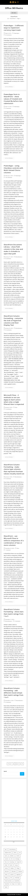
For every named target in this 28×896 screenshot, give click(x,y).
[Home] (8, 18)
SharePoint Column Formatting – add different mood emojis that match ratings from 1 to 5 (13, 692)
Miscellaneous (18, 257)
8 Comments (8, 258)
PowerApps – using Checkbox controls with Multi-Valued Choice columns (13, 169)
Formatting (12, 862)
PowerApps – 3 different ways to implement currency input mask (14, 27)
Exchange (17, 858)
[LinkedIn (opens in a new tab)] (13, 2)
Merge (18, 868)
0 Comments (8, 108)
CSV (12, 858)
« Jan (13, 842)
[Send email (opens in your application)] (18, 2)
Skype (13, 884)
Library (16, 865)
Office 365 (13, 871)
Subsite (18, 884)
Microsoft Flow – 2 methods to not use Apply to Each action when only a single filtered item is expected (14, 399)
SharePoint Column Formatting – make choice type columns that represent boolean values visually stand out (14, 469)
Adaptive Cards (8, 852)
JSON (11, 865)
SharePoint (7, 884)
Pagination (18, 874)
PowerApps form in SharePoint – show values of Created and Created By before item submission (13, 98)
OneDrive (20, 871)
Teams (6, 887)
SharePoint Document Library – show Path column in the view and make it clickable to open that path (13, 249)
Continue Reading (9, 87)
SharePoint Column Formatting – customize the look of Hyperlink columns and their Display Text (13, 320)
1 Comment (8, 550)
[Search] (22, 774)
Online (6, 874)
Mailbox (12, 868)
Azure (6, 855)
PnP (11, 877)
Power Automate (8, 880)
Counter (6, 858)
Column (18, 855)
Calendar (12, 855)
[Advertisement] (14, 798)
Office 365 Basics (14, 8)
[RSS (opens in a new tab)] (15, 2)
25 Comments (8, 330)
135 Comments (8, 177)
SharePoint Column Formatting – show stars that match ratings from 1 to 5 (14, 612)
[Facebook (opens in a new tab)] (10, 2)
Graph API (19, 862)
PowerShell (16, 880)
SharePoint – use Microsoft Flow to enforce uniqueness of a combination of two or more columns (14, 540)
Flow (16, 407)
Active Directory (12, 849)
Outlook (12, 874)
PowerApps (16, 33)
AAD (5, 849)
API (20, 852)
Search (5, 771)
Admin (15, 852)
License (6, 868)
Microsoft (7, 871)
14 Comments (8, 409)
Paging (6, 877)
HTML (6, 865)
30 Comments (8, 35)
